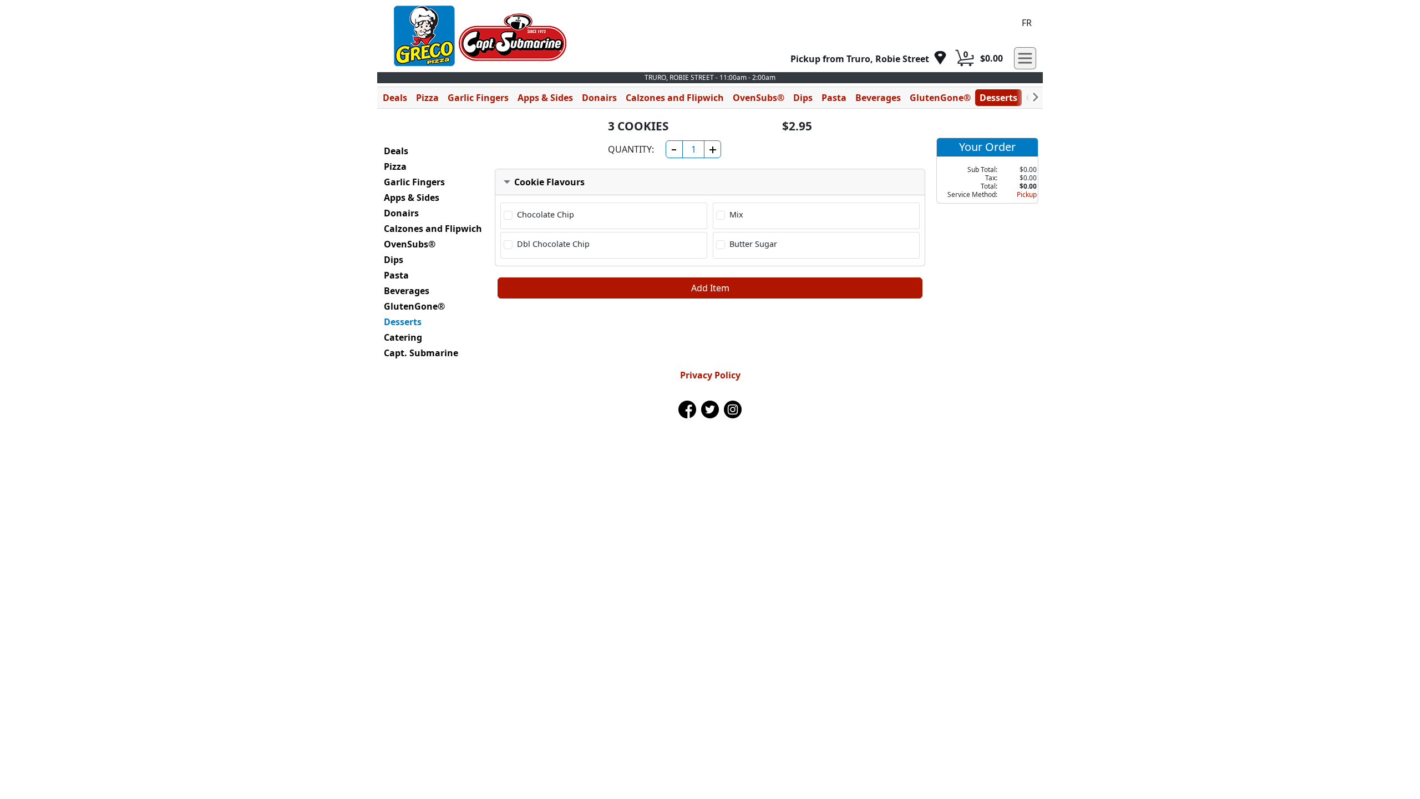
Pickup (1027, 194)
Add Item (710, 288)
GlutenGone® (940, 98)
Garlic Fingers (478, 98)
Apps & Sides (545, 98)
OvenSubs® (758, 98)
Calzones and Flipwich (675, 98)
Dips (803, 98)
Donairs (599, 98)
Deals (395, 98)
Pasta (833, 98)
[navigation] (868, 58)
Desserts (998, 98)
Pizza (427, 98)
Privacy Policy (710, 375)
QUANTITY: (631, 149)
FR (1027, 23)
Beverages (878, 98)
